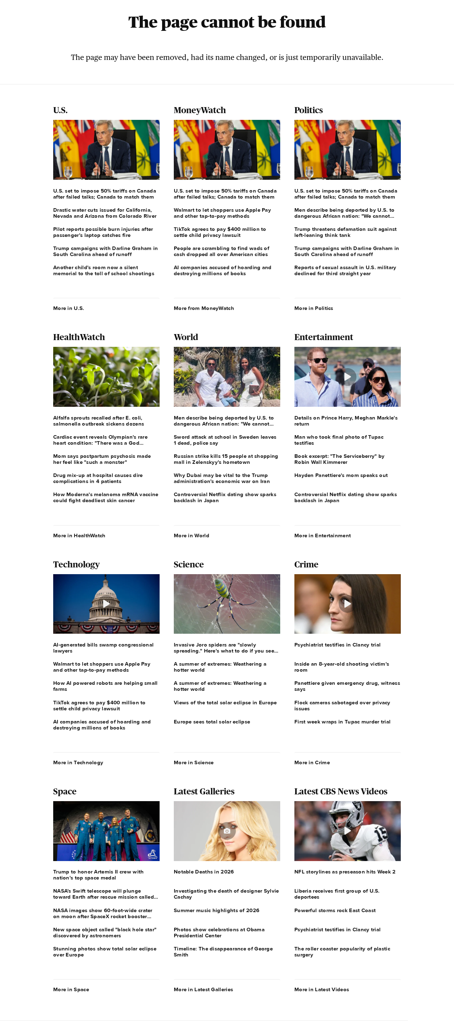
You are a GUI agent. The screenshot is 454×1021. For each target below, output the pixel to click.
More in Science (194, 762)
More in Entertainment (322, 535)
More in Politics (313, 308)
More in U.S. (68, 308)
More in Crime (312, 762)
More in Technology (78, 762)
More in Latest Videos (321, 989)
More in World (191, 535)
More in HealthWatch (79, 535)
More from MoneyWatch (204, 308)
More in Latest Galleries (203, 989)
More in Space (71, 989)
